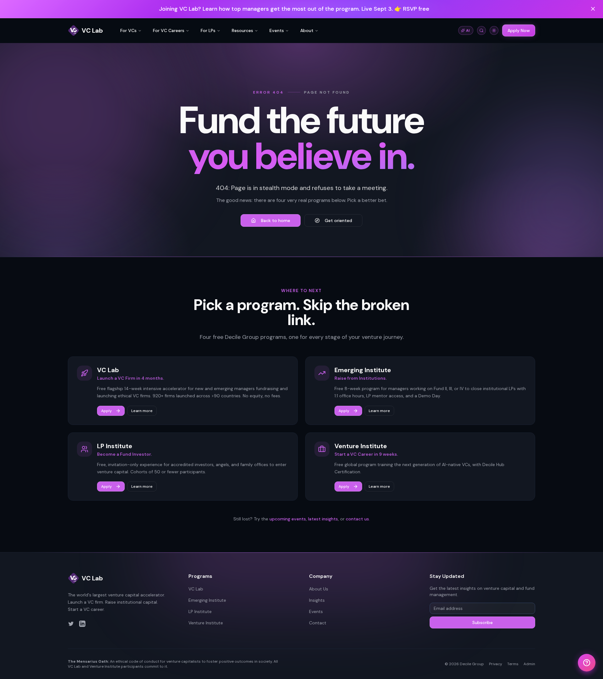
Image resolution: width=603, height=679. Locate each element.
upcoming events (287, 519)
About (306, 30)
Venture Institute (205, 623)
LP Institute (200, 611)
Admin (529, 663)
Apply (106, 410)
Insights (317, 600)
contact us (357, 519)
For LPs (208, 30)
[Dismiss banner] (593, 9)
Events (276, 30)
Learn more (142, 410)
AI (468, 30)
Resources (242, 30)
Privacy (495, 663)
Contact (317, 623)
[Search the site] (481, 30)
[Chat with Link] (586, 662)
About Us (318, 589)
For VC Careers (168, 30)
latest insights (323, 519)
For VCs (128, 30)
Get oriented (338, 220)
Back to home (275, 220)
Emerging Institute (207, 600)
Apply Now (519, 30)
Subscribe (482, 622)
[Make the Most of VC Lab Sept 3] (301, 9)
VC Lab (195, 589)
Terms (513, 663)
